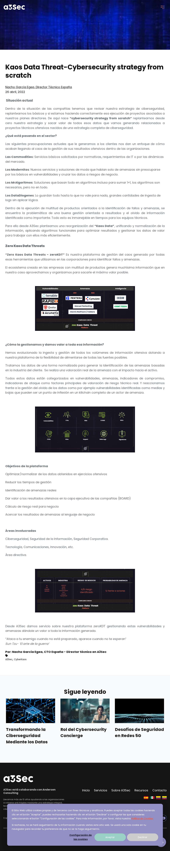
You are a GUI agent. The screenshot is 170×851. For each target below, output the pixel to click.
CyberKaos (20, 659)
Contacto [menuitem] (159, 790)
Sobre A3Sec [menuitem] (120, 790)
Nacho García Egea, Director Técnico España (38, 87)
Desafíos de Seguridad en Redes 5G (139, 733)
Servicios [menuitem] (100, 790)
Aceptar (110, 837)
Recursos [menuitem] (141, 790)
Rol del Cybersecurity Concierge (83, 733)
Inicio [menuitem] (86, 790)
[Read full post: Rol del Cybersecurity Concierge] (85, 711)
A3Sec (8, 659)
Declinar (142, 837)
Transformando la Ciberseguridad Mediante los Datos (27, 736)
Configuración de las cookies (80, 837)
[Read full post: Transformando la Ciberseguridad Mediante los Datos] (30, 711)
